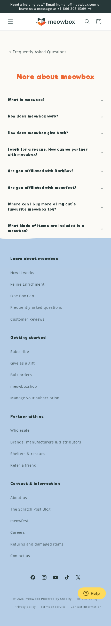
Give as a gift (22, 363)
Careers (17, 532)
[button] (10, 21)
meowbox (33, 599)
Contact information (86, 607)
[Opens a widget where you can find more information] (91, 593)
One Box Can (22, 295)
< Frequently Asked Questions (38, 51)
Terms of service (53, 607)
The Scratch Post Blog (30, 509)
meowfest (19, 520)
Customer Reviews (27, 319)
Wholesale (19, 430)
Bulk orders (21, 374)
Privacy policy (25, 607)
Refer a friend (23, 465)
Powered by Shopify (56, 599)
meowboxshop (23, 386)
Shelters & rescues (27, 453)
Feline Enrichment (27, 284)
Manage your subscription (34, 397)
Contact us (20, 555)
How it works (22, 272)
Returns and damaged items (37, 544)
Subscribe (19, 351)
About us (18, 497)
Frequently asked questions (36, 307)
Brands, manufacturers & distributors (45, 442)
